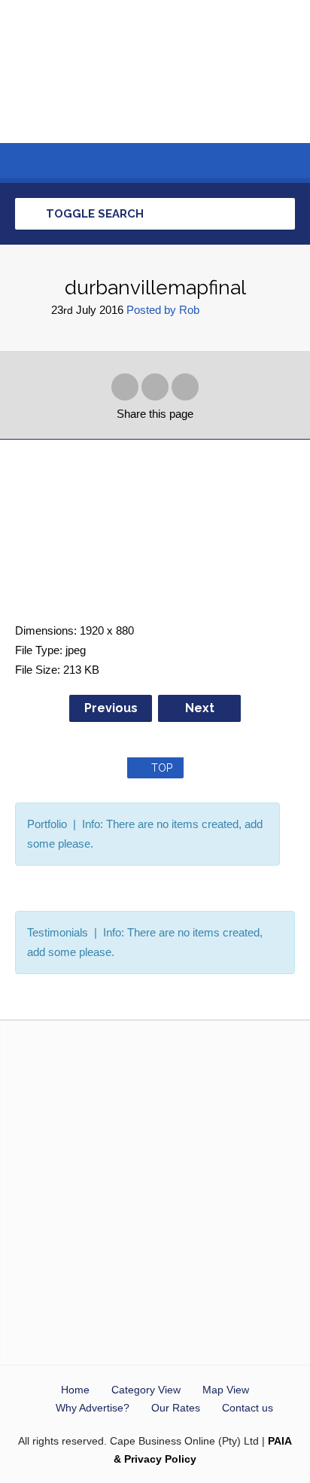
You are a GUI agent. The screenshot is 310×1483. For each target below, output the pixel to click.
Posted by (162, 309)
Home (75, 1390)
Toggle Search (93, 214)
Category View (146, 1390)
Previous (111, 708)
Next (199, 708)
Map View (225, 1390)
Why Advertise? (92, 1408)
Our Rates (175, 1408)
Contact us (247, 1408)
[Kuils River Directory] (155, 71)
